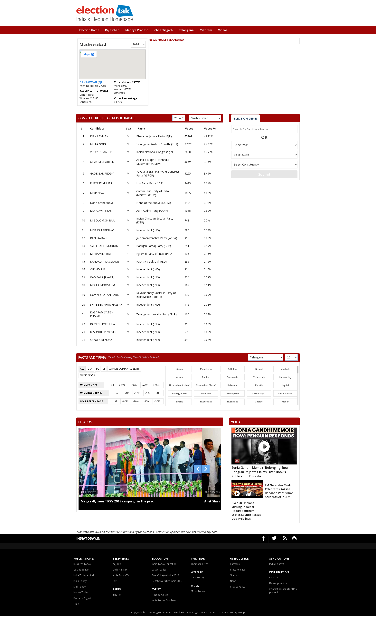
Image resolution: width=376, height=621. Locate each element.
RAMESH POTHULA (102, 324)
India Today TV (121, 575)
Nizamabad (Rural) (206, 385)
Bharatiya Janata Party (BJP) (154, 136)
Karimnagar (259, 393)
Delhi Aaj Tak (120, 569)
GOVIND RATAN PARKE (105, 295)
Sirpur (179, 368)
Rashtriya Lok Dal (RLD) (151, 261)
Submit (264, 174)
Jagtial (285, 385)
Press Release (237, 569)
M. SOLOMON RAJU (102, 220)
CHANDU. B (97, 269)
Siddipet (259, 401)
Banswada (232, 377)
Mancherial (206, 368)
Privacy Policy (237, 586)
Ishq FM (117, 594)
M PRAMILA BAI (100, 254)
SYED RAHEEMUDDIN (104, 246)
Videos (222, 30)
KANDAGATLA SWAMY (104, 261)
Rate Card (274, 577)
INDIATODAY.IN (88, 538)
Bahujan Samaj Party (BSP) (153, 246)
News (233, 581)
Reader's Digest (82, 598)
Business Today (82, 564)
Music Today (198, 591)
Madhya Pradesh (136, 30)
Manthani (206, 393)
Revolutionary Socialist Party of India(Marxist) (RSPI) (156, 295)
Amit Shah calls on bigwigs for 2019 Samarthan (116, 501)
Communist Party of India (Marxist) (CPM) (152, 193)
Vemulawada (285, 393)
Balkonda (233, 385)
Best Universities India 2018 (167, 581)
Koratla (259, 385)
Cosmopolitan (81, 569)
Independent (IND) (148, 230)
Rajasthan (112, 30)
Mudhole (285, 368)
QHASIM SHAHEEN (102, 162)
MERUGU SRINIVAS (102, 230)
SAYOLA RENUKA (101, 340)
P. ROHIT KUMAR (101, 183)
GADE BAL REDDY (102, 173)
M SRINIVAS (97, 193)
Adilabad (232, 368)
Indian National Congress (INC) (155, 152)
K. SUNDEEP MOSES (103, 332)
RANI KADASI (98, 238)
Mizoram (206, 30)
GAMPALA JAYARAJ (102, 277)
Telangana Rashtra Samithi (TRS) (157, 144)
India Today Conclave (164, 600)
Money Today (81, 592)
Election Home (89, 30)
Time (76, 604)
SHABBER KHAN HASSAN (106, 304)
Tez (115, 581)
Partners (235, 564)
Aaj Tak (117, 564)
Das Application (278, 583)
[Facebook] (263, 539)
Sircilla (179, 401)
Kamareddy (285, 377)
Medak (285, 401)
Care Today (197, 577)
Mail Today (79, 586)
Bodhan (206, 377)
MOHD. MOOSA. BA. (103, 285)
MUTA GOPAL (99, 144)
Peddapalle (233, 393)
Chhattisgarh (163, 30)
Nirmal (259, 368)
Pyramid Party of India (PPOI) (155, 254)
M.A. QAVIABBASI (101, 210)
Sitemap (234, 575)
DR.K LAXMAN (89, 82)
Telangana (186, 30)
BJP (101, 82)
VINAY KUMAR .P (101, 152)
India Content (276, 564)
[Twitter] (274, 539)
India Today (80, 581)
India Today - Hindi (83, 575)
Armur (179, 377)
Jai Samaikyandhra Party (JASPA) (156, 238)
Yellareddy (259, 377)
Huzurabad (206, 401)
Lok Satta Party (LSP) (149, 183)
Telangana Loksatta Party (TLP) (156, 314)
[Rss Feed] (285, 539)
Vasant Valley (159, 569)
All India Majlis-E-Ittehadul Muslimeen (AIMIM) (152, 162)
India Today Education (164, 564)
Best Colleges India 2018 (165, 575)
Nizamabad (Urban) (179, 385)
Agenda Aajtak (160, 594)
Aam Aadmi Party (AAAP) (152, 210)
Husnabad (232, 401)
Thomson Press (199, 564)
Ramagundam (179, 393)
